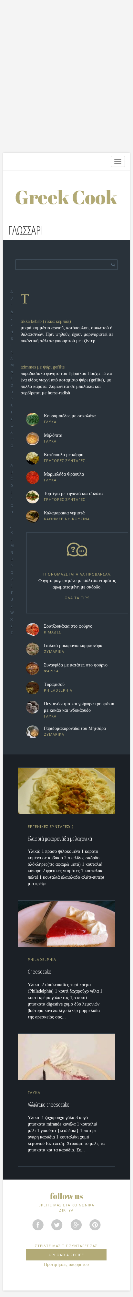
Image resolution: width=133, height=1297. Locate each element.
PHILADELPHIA (58, 690)
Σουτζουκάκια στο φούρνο (68, 626)
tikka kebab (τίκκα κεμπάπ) (46, 321)
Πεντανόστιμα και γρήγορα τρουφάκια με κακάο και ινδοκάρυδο (79, 707)
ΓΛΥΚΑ (50, 421)
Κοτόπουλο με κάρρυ (63, 454)
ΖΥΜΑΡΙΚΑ (54, 651)
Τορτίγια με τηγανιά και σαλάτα (73, 493)
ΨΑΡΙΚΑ (51, 670)
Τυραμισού (54, 684)
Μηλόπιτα (53, 435)
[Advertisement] (66, 79)
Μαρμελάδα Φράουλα (64, 474)
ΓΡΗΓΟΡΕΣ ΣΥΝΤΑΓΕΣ (64, 460)
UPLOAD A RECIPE (66, 1254)
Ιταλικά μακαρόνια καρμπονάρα (73, 645)
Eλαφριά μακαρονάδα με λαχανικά (60, 838)
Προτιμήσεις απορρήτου (66, 1264)
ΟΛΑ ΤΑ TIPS (77, 597)
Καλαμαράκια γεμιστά (64, 513)
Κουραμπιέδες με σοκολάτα (70, 415)
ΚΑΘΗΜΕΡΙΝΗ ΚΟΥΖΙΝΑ (67, 518)
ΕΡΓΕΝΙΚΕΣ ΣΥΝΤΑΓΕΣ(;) (50, 826)
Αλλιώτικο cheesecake (48, 1104)
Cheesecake (39, 971)
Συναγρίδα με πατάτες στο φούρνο (75, 665)
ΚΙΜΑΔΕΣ (52, 632)
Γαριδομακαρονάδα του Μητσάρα (75, 728)
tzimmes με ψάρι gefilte (43, 367)
